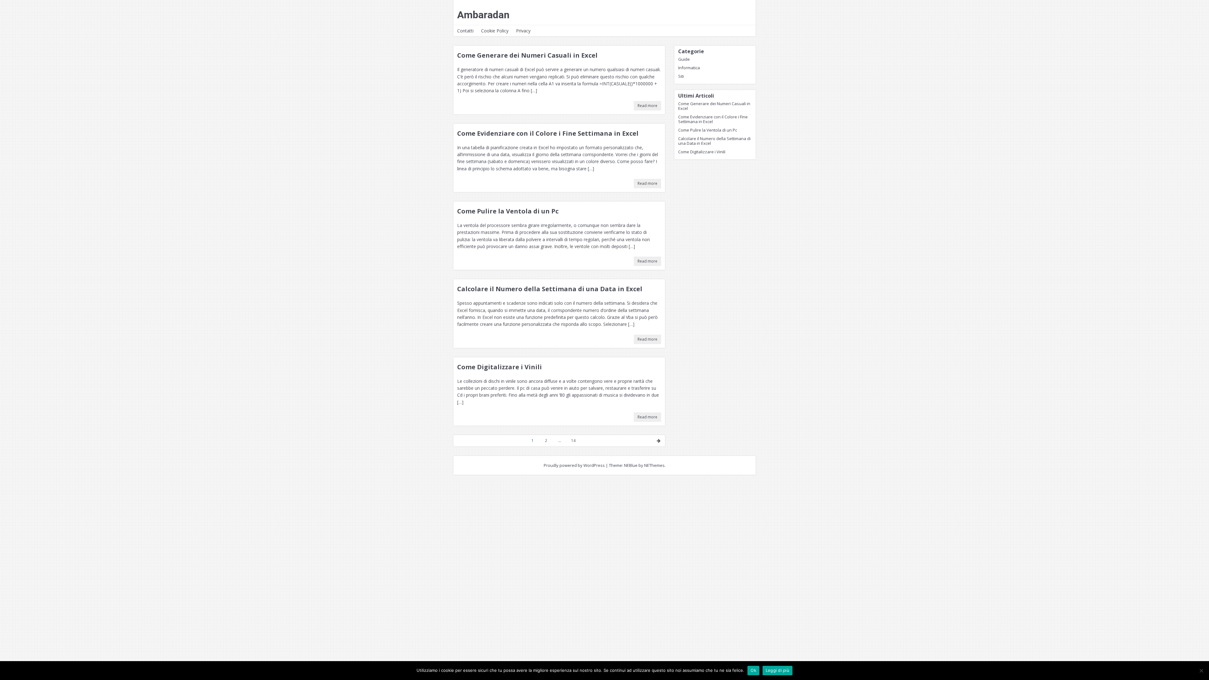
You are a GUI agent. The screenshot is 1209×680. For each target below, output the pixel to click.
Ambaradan (483, 15)
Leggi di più (777, 670)
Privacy (523, 31)
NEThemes (654, 465)
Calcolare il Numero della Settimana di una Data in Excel (549, 289)
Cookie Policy (494, 31)
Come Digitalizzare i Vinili (499, 367)
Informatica (689, 68)
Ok (753, 670)
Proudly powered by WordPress (574, 465)
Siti (681, 76)
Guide (684, 59)
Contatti (465, 31)
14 (573, 440)
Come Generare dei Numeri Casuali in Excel (527, 55)
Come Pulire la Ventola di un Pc (508, 211)
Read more (647, 105)
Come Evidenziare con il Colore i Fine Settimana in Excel (548, 133)
